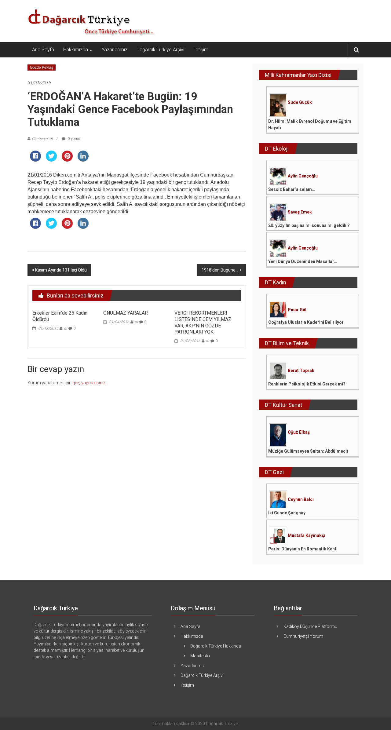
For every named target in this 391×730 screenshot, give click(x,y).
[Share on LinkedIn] (83, 160)
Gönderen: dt (42, 139)
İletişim (200, 50)
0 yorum (74, 139)
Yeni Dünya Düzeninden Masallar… (302, 261)
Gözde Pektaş (41, 67)
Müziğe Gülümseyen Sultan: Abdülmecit (308, 451)
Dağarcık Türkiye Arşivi (160, 50)
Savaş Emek (300, 212)
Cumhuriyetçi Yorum (303, 636)
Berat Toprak (301, 370)
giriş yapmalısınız (88, 382)
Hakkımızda (75, 50)
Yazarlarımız (114, 50)
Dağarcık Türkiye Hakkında (215, 646)
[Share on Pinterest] (67, 160)
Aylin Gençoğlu (303, 175)
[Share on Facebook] (35, 160)
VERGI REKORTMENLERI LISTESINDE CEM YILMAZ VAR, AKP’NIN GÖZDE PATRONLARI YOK (202, 322)
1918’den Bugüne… (220, 270)
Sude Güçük (300, 102)
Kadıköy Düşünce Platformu (310, 626)
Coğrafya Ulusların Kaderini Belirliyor (306, 322)
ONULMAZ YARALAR (125, 313)
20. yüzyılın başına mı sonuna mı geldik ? (309, 225)
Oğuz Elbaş (299, 432)
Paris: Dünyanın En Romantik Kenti (303, 548)
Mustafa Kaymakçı (306, 535)
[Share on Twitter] (51, 160)
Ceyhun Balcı (301, 499)
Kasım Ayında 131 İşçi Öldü (61, 270)
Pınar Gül (297, 309)
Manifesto (200, 655)
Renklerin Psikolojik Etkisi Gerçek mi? (306, 383)
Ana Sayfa (43, 50)
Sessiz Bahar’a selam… (291, 189)
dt (65, 328)
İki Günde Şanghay (286, 512)
